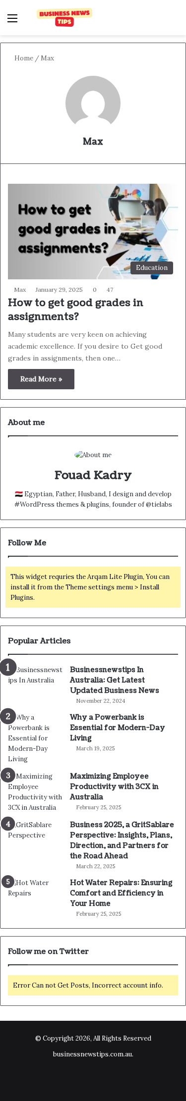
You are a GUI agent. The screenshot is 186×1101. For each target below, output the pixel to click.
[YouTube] (105, 1079)
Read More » (41, 378)
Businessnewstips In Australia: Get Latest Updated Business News (114, 680)
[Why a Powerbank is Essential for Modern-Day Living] (35, 738)
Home (23, 58)
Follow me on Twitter (48, 951)
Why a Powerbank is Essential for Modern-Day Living (117, 728)
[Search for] (174, 21)
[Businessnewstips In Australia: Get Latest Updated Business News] (35, 683)
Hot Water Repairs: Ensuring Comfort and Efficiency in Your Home (121, 893)
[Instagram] (129, 1079)
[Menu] (12, 21)
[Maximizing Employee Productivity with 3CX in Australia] (35, 792)
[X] (81, 1079)
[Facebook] (57, 1079)
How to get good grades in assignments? (75, 310)
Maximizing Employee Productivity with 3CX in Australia (114, 787)
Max (93, 142)
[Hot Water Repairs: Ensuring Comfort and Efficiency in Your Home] (35, 896)
